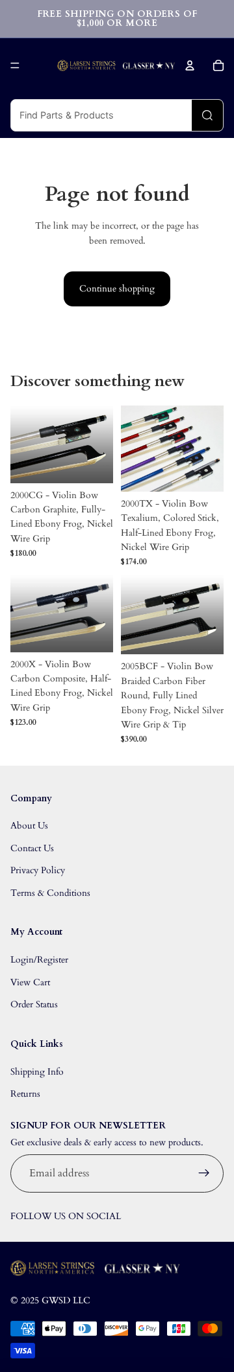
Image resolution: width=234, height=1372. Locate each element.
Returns (25, 1094)
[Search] (207, 115)
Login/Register (39, 960)
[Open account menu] (190, 65)
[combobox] (101, 115)
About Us (29, 825)
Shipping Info (37, 1072)
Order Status (34, 1004)
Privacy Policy (37, 870)
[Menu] (15, 65)
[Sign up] (204, 1173)
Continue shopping (117, 288)
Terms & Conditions (50, 893)
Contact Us (32, 848)
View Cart (30, 982)
